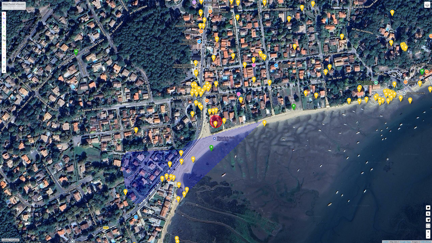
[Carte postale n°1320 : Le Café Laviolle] (205, 88)
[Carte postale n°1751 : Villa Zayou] (213, 58)
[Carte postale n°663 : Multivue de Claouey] (410, 100)
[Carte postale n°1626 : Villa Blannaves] (392, 13)
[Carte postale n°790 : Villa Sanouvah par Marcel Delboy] (330, 67)
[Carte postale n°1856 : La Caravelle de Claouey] (394, 84)
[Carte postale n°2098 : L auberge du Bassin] (167, 176)
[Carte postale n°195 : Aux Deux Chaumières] (210, 112)
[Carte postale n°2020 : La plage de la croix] (193, 159)
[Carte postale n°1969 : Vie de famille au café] (208, 88)
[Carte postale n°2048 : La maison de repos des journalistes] (406, 48)
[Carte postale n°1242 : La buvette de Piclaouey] (171, 177)
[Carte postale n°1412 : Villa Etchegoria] (233, 56)
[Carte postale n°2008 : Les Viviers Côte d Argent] (125, 192)
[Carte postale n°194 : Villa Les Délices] (241, 100)
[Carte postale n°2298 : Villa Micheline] (217, 39)
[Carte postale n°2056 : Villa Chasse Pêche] (201, 13)
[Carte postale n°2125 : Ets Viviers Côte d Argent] (184, 194)
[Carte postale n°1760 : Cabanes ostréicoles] (420, 83)
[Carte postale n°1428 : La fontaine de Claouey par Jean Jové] (199, 89)
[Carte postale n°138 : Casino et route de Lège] (196, 94)
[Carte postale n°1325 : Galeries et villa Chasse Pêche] (204, 20)
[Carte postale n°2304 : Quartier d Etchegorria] (253, 60)
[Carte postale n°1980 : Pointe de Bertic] (388, 101)
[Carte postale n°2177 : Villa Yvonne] (289, 19)
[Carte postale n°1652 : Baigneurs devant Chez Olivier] (383, 100)
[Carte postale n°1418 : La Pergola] (215, 124)
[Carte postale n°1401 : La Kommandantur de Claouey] (302, 8)
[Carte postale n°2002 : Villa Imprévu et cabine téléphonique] (245, 65)
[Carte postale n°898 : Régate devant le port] (401, 98)
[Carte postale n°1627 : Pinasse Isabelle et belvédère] (349, 101)
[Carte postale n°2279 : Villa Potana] (295, 47)
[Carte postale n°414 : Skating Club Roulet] (342, 37)
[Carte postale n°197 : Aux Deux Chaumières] (213, 111)
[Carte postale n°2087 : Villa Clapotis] (316, 95)
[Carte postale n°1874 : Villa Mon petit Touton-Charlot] (136, 130)
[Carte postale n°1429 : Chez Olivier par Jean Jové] (394, 95)
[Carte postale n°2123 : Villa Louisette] (237, 18)
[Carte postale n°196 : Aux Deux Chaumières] (216, 110)
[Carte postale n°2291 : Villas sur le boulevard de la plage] (216, 84)
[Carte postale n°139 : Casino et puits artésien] (193, 85)
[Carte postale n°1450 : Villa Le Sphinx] (306, 93)
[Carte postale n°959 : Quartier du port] (359, 101)
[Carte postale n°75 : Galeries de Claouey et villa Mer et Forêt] (203, 26)
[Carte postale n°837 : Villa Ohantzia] (391, 43)
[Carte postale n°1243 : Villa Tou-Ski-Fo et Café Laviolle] (201, 94)
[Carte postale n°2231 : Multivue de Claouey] (196, 74)
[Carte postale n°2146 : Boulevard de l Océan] (192, 93)
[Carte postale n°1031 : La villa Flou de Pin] (192, 114)
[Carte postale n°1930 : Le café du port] (391, 98)
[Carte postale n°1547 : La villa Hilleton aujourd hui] (264, 57)
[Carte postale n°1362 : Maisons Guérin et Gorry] (224, 121)
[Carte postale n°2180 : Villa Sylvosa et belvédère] (366, 100)
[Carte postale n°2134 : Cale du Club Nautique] (375, 98)
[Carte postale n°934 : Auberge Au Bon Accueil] (173, 178)
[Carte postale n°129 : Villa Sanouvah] (326, 72)
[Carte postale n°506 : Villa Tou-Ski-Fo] (196, 63)
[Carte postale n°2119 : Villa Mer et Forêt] (200, 26)
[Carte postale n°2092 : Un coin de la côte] (187, 190)
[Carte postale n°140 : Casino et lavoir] (196, 103)
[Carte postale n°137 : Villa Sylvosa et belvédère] (359, 89)
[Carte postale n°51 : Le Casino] (195, 86)
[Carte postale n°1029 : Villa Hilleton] (260, 53)
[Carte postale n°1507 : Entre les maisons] (181, 161)
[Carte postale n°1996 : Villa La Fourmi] (269, 83)
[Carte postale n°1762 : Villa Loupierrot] (254, 80)
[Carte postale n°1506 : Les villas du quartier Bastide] (178, 199)
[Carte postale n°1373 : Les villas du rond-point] (313, 4)
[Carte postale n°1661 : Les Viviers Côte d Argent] (179, 185)
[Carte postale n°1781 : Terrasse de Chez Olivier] (380, 102)
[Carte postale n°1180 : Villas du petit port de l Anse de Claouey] (170, 164)
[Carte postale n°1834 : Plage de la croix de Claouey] (264, 123)
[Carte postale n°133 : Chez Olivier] (386, 95)
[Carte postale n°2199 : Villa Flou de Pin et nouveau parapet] (201, 107)
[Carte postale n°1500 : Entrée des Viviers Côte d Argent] (162, 179)
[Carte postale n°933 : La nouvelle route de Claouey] (181, 153)
